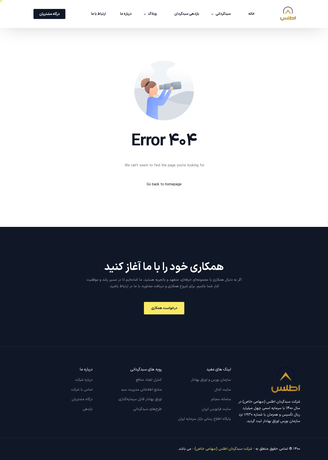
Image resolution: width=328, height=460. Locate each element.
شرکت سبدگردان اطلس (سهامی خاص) (223, 449)
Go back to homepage (164, 184)
